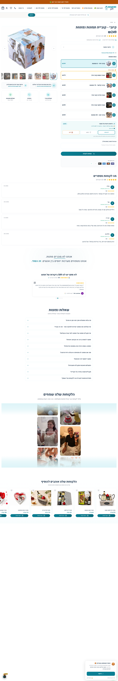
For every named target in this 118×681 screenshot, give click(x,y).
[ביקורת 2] (60, 298)
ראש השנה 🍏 (98, 8)
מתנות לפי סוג (40, 8)
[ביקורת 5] (56, 298)
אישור (100, 674)
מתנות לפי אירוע (53, 8)
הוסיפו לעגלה (87, 154)
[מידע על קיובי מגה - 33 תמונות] (114, 115)
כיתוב (87, 132)
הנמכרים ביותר (76, 8)
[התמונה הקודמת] (54, 48)
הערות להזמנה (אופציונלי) (109, 141)
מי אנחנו (21, 8)
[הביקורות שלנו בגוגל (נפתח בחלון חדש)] (48, 277)
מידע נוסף (111, 128)
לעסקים (29, 8)
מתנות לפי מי (66, 8)
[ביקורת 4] (58, 298)
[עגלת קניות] (2, 8)
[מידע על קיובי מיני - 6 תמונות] (114, 63)
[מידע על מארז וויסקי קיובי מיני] (114, 105)
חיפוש (31, 15)
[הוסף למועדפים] (98, 490)
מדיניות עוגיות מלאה (111, 678)
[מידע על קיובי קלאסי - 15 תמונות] (114, 85)
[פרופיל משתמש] (7, 8)
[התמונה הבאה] (5, 48)
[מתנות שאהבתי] (11, 8)
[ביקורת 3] (59, 298)
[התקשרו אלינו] (15, 8)
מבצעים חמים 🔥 (87, 8)
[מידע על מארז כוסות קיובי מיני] (114, 75)
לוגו (70, 132)
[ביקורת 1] (62, 298)
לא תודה (106, 132)
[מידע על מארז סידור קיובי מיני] (114, 95)
